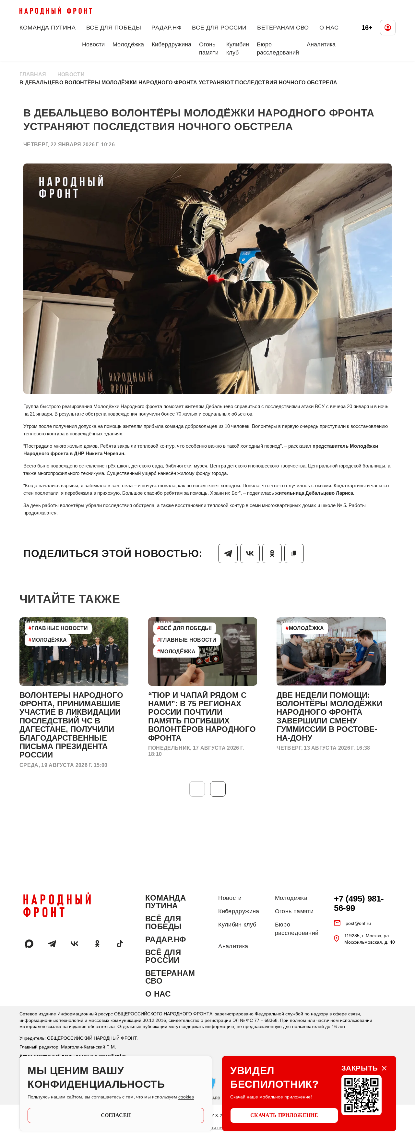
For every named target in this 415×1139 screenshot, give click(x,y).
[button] (218, 789)
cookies (186, 1096)
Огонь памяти (209, 48)
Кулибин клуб (237, 48)
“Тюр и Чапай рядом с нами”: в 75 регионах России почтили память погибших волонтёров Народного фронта (202, 716)
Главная (32, 74)
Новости (93, 44)
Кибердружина (171, 44)
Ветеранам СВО (283, 27)
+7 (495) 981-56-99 (359, 903)
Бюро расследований (278, 48)
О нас (329, 27)
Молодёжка (128, 44)
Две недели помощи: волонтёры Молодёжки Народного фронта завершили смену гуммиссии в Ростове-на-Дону (329, 716)
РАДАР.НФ (166, 27)
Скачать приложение (284, 1115)
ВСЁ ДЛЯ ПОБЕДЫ (113, 27)
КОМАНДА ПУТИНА (47, 27)
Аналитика (321, 44)
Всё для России (219, 27)
